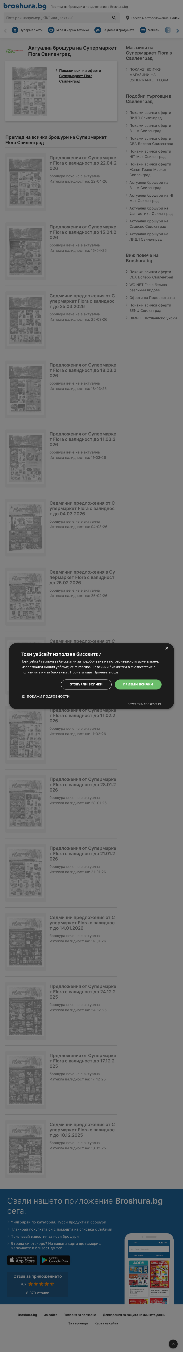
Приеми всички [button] (138, 684)
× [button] (166, 648)
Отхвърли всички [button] (86, 684)
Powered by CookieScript (144, 704)
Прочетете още (106, 672)
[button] (45, 696)
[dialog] (91, 676)
